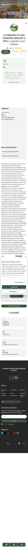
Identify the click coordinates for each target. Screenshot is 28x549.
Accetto (9, 424)
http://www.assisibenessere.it (11, 354)
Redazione (3, 395)
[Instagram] (8, 433)
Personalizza (13, 291)
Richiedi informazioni (5, 52)
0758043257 (6, 323)
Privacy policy (11, 424)
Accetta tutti (14, 287)
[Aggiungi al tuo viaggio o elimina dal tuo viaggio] (26, 23)
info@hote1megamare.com (10, 344)
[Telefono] (14, 545)
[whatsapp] (21, 545)
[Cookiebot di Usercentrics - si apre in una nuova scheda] (16, 256)
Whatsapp (23, 51)
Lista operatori (23, 393)
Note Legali (22, 390)
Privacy (12, 393)
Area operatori (13, 395)
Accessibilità (13, 390)
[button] (25, 4)
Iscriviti (14, 421)
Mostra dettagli (19, 282)
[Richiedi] (6, 545)
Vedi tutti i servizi (13, 82)
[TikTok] (11, 433)
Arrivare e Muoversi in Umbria (12, 402)
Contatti (3, 393)
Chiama (15, 51)
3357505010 (6, 325)
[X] (5, 433)
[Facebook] (2, 433)
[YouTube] (14, 433)
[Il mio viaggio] (17, 4)
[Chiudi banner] (25, 256)
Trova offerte (14, 296)
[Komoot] (18, 433)
